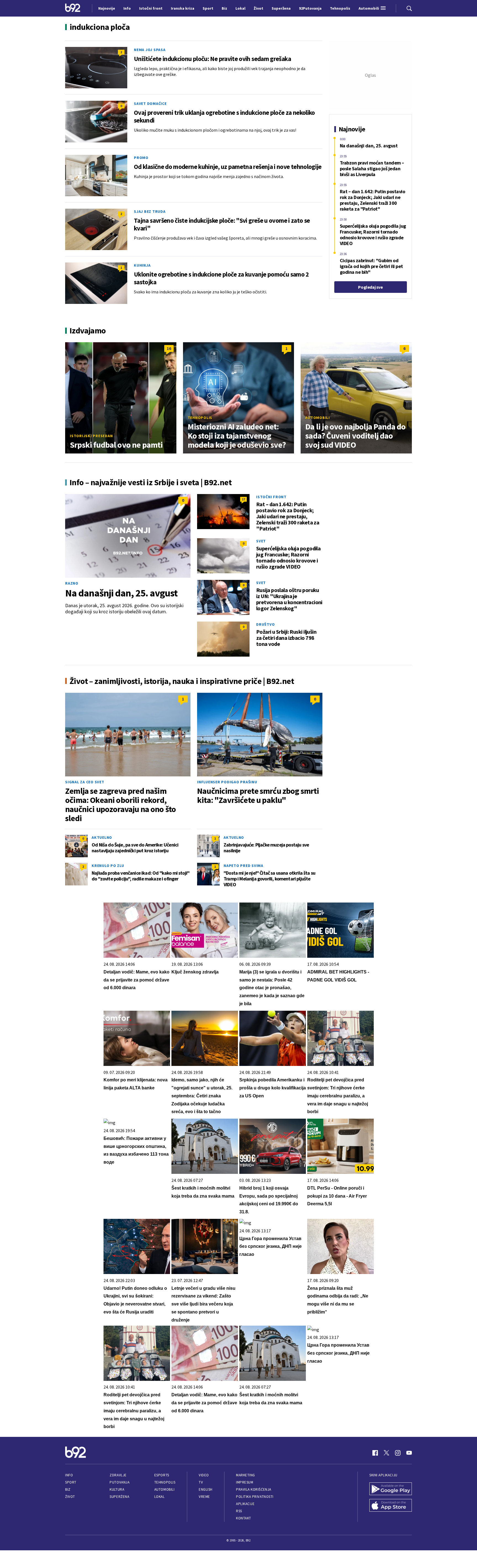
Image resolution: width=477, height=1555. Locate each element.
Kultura (117, 1489)
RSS (239, 1511)
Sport (70, 1482)
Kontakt (243, 1518)
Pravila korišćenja (253, 1489)
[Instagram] (398, 1453)
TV (201, 1482)
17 (243, 499)
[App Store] (390, 1506)
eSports (161, 1475)
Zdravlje (118, 1475)
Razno (71, 583)
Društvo (265, 624)
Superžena (119, 1496)
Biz (68, 1489)
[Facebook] (375, 1453)
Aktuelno (102, 837)
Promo (141, 157)
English (206, 1489)
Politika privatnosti (255, 1496)
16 (169, 348)
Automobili (317, 417)
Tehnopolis (200, 417)
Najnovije (106, 8)
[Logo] (72, 8)
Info (69, 1475)
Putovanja (119, 1482)
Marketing (245, 1475)
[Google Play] (390, 1489)
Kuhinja (142, 265)
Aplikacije (245, 1503)
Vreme (204, 1496)
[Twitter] (386, 1453)
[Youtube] (409, 1453)
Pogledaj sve (370, 287)
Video (204, 1475)
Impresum (244, 1482)
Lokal (159, 1496)
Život (70, 1496)
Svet (261, 540)
